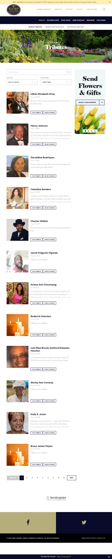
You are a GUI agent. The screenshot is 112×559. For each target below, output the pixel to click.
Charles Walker (39, 221)
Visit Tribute (37, 112)
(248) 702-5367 (92, 9)
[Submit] (68, 72)
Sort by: (10, 78)
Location (69, 9)
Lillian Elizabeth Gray (43, 93)
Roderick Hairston (41, 316)
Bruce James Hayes (42, 446)
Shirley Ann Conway (42, 382)
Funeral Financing (44, 9)
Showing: (45, 78)
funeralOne (100, 538)
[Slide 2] (88, 131)
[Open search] (104, 9)
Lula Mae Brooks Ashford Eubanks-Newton (50, 349)
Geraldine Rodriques (42, 157)
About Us (58, 9)
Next (71, 478)
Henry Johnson (39, 125)
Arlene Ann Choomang (43, 284)
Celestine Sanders (41, 189)
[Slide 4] (94, 131)
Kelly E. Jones (38, 414)
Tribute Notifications (54, 27)
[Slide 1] (85, 131)
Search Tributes (35, 27)
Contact (79, 9)
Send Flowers (50, 112)
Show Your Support (87, 102)
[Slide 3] (91, 131)
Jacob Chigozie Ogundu (44, 252)
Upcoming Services (75, 27)
